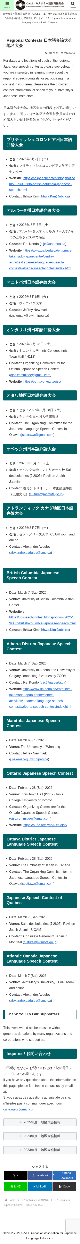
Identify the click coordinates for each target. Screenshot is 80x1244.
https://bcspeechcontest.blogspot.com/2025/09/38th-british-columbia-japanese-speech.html (42, 184)
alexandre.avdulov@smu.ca (30, 552)
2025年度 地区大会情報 (42, 1122)
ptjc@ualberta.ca (53, 244)
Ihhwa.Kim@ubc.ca (54, 196)
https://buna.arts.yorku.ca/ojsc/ (45, 825)
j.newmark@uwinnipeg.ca (29, 759)
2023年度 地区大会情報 (42, 1150)
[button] (64, 1186)
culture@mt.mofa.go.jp (46, 494)
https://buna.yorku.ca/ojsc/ (42, 381)
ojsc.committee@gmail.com (30, 375)
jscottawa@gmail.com (37, 435)
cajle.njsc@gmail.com (19, 1109)
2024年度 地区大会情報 (42, 1136)
